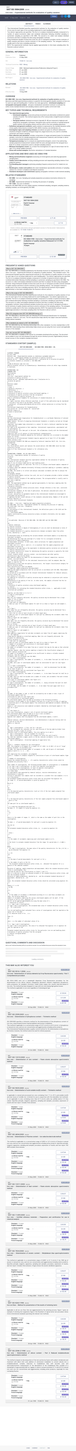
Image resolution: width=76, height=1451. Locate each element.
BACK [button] (6, 18)
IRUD (28, 18)
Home (28, 1448)
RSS (49, 1448)
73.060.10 (22, 18)
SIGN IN (71, 2)
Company (34, 1448)
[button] (53, 16)
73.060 (24, 230)
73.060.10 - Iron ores (25, 61)
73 (21, 230)
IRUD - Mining (23, 64)
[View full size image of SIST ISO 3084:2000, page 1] (16, 205)
